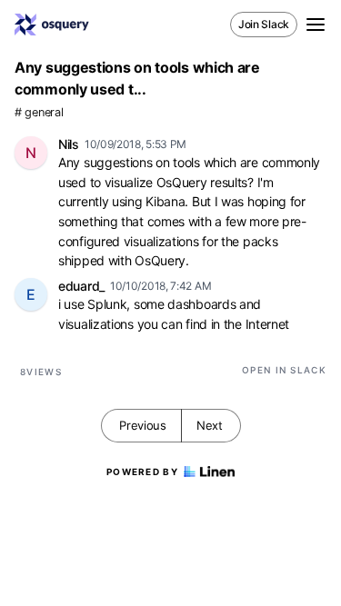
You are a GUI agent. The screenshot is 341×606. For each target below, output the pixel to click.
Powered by (142, 471)
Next (209, 425)
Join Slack (263, 24)
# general (39, 112)
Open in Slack (284, 369)
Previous (142, 425)
